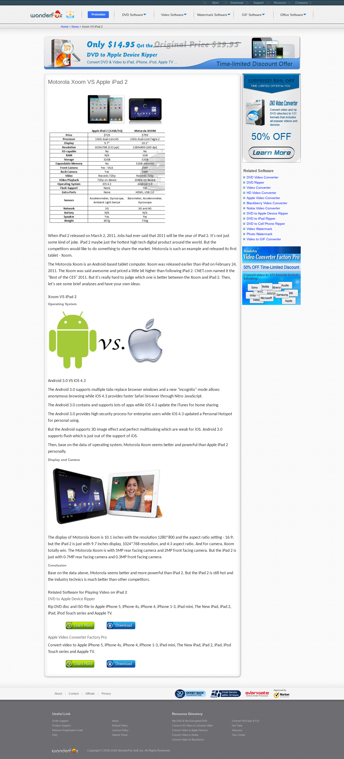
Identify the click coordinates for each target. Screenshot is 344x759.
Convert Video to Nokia (185, 734)
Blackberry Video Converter (267, 203)
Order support (60, 720)
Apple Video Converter (263, 198)
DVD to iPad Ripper (261, 218)
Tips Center (238, 734)
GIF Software (252, 15)
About (58, 693)
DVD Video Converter (262, 177)
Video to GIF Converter (264, 239)
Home (65, 26)
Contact (74, 693)
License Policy (120, 730)
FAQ (54, 734)
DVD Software (132, 15)
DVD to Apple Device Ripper (71, 599)
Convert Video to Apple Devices (190, 730)
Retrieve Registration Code (67, 730)
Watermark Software (212, 15)
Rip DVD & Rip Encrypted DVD (189, 720)
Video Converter (259, 187)
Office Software (291, 15)
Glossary (237, 730)
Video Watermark (259, 229)
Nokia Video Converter (263, 208)
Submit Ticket (120, 734)
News (75, 26)
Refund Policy (120, 725)
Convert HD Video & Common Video (192, 725)
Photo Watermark (259, 234)
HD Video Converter (261, 193)
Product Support (61, 725)
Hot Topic (237, 725)
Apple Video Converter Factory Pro (77, 637)
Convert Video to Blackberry (188, 739)
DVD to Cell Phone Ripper (266, 224)
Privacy (106, 693)
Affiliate (90, 693)
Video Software (172, 15)
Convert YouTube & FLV (245, 720)
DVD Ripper (255, 182)
